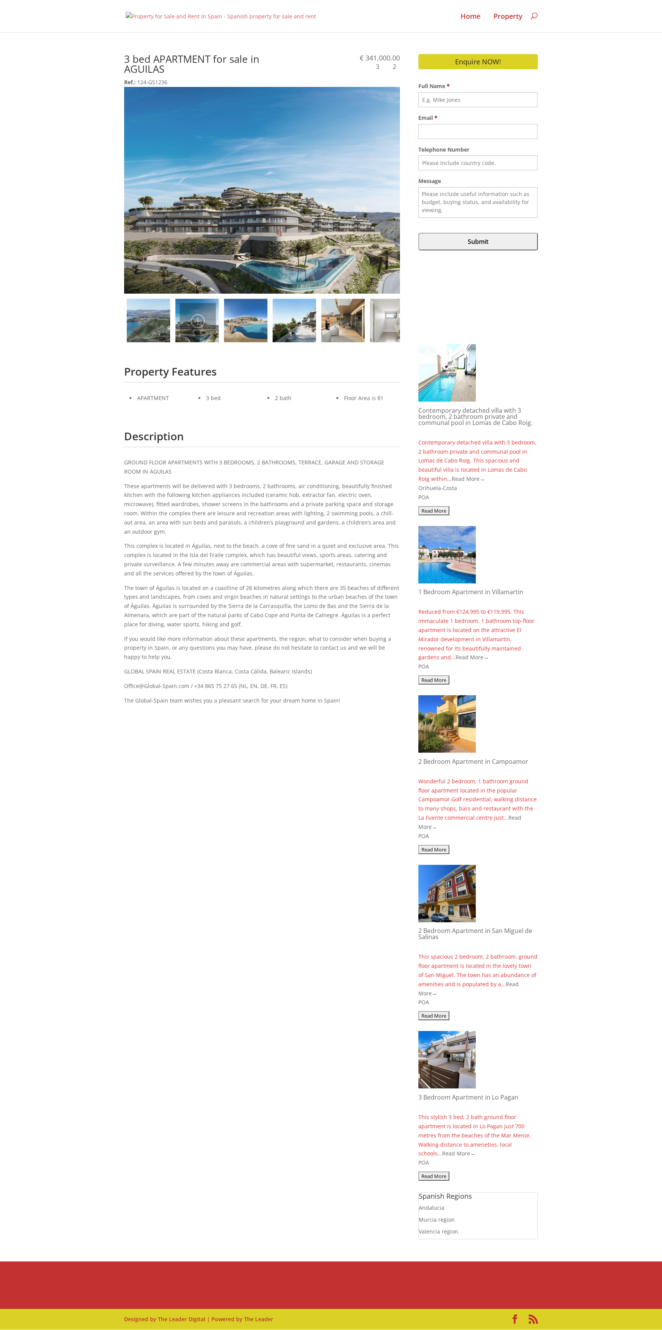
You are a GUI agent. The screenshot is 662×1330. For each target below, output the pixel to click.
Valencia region (438, 1231)
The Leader (258, 1319)
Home (470, 17)
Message (429, 181)
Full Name (434, 86)
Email (428, 117)
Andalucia (431, 1207)
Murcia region (437, 1219)
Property (508, 17)
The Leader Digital (181, 1319)
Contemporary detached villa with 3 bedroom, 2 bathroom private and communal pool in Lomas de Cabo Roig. (475, 416)
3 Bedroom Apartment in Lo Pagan (468, 1097)
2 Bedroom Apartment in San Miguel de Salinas (475, 933)
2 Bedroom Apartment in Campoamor (473, 761)
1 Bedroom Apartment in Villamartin (470, 592)
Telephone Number (443, 149)
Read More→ (468, 478)
